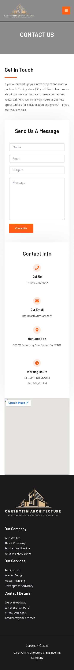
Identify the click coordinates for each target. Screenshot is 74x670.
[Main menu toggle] (66, 10)
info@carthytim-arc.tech (20, 618)
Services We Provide (17, 548)
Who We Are (12, 538)
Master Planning (15, 580)
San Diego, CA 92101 (18, 607)
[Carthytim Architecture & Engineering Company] (19, 11)
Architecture (12, 570)
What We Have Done (18, 553)
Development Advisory (19, 586)
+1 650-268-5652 (15, 613)
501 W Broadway (15, 602)
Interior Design (14, 575)
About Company (15, 543)
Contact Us (21, 228)
